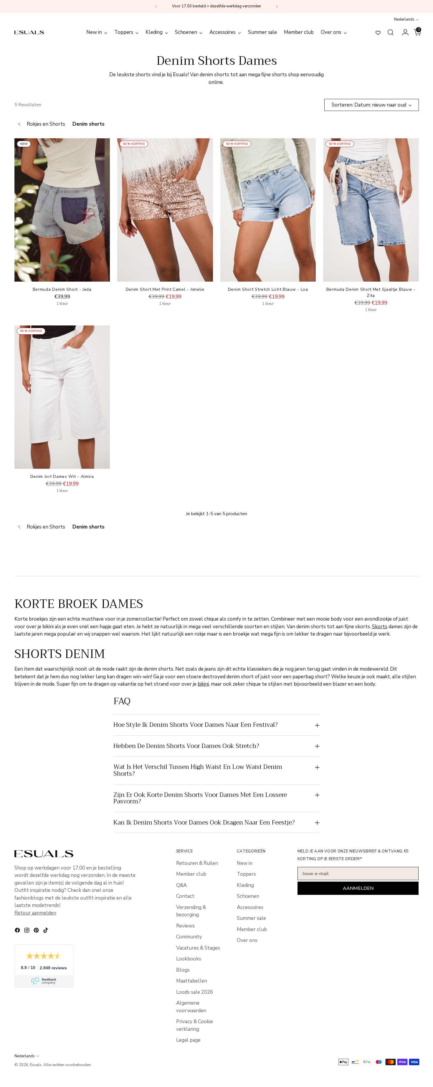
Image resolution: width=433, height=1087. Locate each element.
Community (189, 936)
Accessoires (250, 907)
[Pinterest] (36, 931)
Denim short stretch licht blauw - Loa (268, 289)
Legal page (188, 1040)
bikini (203, 684)
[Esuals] (29, 32)
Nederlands (404, 19)
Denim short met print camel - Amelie (165, 289)
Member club (191, 874)
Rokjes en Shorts (46, 124)
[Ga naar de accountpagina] (403, 32)
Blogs (183, 970)
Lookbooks (188, 958)
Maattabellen (191, 981)
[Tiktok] (46, 931)
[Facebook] (18, 931)
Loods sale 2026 (194, 992)
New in (244, 863)
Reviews (185, 926)
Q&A (181, 885)
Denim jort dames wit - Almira (62, 476)
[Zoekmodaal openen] (390, 32)
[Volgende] (276, 6)
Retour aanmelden (35, 913)
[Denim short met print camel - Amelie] (165, 210)
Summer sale (251, 918)
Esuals (36, 1065)
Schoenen (248, 896)
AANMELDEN (358, 888)
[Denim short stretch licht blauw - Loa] (268, 210)
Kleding (245, 885)
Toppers (246, 874)
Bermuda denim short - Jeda (62, 289)
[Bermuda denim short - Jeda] (62, 210)
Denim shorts (88, 124)
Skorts (379, 626)
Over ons (247, 940)
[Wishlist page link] (378, 32)
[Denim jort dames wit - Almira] (62, 397)
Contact (185, 896)
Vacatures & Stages (198, 948)
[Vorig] (156, 6)
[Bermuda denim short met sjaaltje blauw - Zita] (371, 210)
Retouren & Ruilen (197, 863)
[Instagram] (27, 931)
